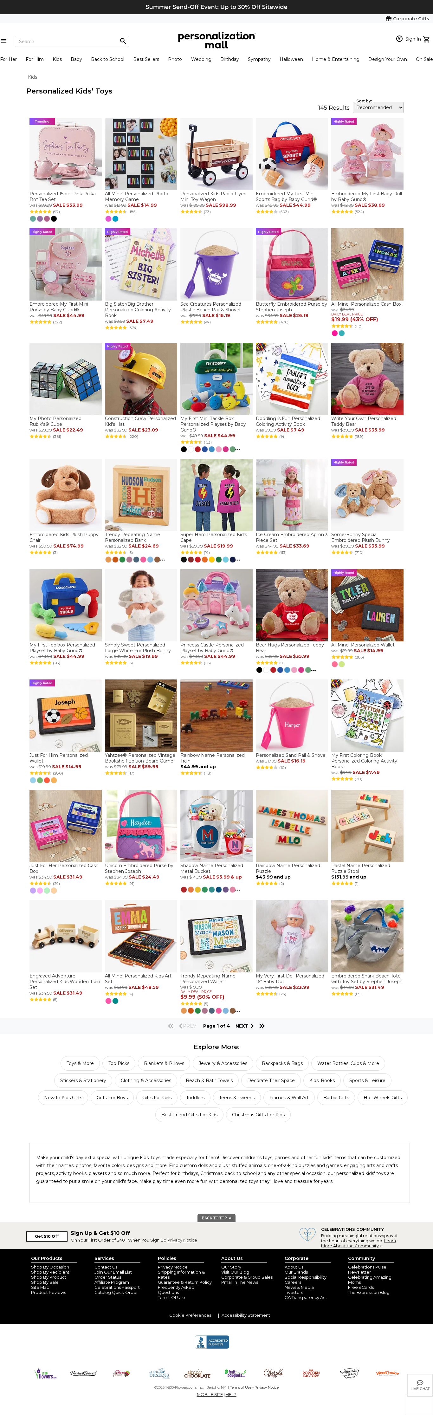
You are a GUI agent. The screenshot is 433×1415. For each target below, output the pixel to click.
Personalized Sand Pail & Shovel (291, 755)
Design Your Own (387, 59)
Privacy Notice (182, 1240)
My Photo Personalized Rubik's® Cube (55, 421)
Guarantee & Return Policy (185, 1282)
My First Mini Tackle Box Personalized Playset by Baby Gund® (213, 424)
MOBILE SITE (210, 1394)
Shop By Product (48, 1277)
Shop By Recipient (50, 1272)
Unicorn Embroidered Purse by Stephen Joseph (139, 868)
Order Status (107, 1277)
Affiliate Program (111, 1282)
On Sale (424, 59)
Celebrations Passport (117, 1287)
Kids (57, 59)
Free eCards (361, 1287)
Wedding (201, 59)
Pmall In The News (239, 1282)
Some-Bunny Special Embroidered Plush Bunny (360, 537)
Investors (294, 1292)
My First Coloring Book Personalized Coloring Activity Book (364, 760)
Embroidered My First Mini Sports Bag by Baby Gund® (286, 196)
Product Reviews (48, 1292)
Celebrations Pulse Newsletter (367, 1269)
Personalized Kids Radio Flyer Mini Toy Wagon (212, 196)
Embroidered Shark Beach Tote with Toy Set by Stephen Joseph (367, 978)
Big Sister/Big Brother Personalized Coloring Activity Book (138, 309)
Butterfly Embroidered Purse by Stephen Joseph (291, 307)
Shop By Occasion (50, 1266)
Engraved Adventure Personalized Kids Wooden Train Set (64, 981)
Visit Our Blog (235, 1272)
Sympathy (259, 59)
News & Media (299, 1287)
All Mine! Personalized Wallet (363, 645)
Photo (175, 59)
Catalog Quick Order (116, 1292)
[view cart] (427, 39)
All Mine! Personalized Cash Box (366, 304)
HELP (231, 1394)
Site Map (40, 1287)
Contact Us (105, 1266)
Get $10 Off (47, 1236)
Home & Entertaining (335, 59)
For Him (35, 59)
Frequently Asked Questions (176, 1290)
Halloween (291, 59)
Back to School (107, 59)
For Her (8, 59)
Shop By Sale (45, 1282)
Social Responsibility (305, 1277)
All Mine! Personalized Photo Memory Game (136, 196)
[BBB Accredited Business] (212, 1348)
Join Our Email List (113, 1272)
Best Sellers (146, 59)
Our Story (231, 1266)
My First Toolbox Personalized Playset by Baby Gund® (62, 647)
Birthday (229, 59)
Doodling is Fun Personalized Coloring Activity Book (288, 421)
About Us (294, 1266)
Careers (293, 1282)
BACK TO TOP (215, 1218)
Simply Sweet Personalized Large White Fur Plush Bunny (138, 647)
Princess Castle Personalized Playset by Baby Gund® (212, 647)
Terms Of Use (171, 1297)
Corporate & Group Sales (247, 1277)
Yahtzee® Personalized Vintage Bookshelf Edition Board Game (140, 758)
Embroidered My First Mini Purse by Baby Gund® (58, 307)
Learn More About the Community (358, 1243)
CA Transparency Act (306, 1297)
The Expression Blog (369, 1292)
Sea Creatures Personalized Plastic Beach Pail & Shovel (210, 307)
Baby (76, 59)
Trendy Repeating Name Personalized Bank (132, 537)
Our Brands (296, 1272)
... (238, 448)
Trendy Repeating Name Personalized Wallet (208, 978)
